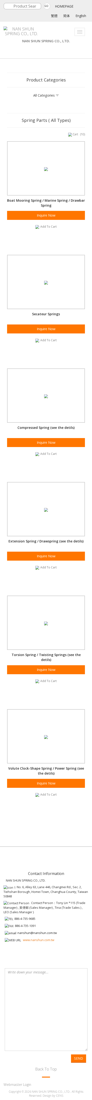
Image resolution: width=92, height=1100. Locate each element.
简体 (66, 15)
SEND (78, 1058)
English (80, 15)
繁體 (54, 15)
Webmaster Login (17, 1084)
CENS (59, 1096)
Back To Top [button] (46, 1069)
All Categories (44, 95)
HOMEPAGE (64, 6)
